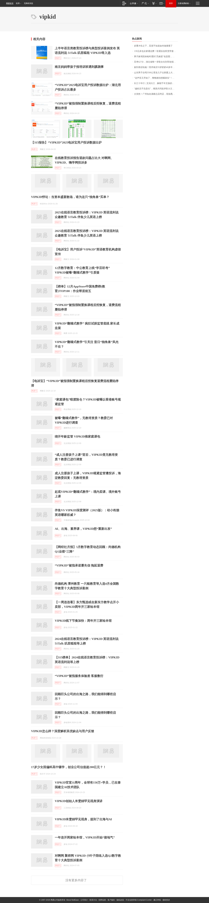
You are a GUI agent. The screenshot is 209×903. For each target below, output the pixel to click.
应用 (18, 3)
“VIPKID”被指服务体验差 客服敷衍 (79, 676)
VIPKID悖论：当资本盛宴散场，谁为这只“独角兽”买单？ (70, 197)
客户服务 (111, 900)
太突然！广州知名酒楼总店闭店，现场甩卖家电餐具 (156, 94)
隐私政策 (120, 900)
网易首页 (9, 3)
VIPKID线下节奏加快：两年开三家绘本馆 (83, 620)
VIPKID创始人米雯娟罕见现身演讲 (79, 801)
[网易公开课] (133, 3)
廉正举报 (157, 900)
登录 (171, 3)
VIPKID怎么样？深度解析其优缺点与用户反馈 (62, 731)
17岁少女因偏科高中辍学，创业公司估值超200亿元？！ (68, 767)
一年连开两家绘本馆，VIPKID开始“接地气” (85, 837)
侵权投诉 (166, 900)
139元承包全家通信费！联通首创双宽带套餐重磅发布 (156, 51)
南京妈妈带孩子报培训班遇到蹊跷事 (79, 66)
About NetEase (72, 900)
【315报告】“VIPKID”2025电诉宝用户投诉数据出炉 (66, 142)
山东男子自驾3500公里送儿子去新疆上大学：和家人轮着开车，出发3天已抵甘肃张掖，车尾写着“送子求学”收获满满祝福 (156, 72)
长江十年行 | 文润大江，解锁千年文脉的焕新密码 (156, 83)
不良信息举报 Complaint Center (139, 900)
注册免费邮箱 (183, 3)
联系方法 (93, 900)
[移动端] (124, 3)
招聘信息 (102, 900)
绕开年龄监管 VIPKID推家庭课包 (77, 436)
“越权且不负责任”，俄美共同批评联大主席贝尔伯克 (156, 89)
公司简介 (84, 900)
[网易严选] (144, 3)
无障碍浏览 (28, 3)
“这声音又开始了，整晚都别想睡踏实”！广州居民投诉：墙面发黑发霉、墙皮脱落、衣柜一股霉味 (156, 78)
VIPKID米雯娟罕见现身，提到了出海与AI (83, 819)
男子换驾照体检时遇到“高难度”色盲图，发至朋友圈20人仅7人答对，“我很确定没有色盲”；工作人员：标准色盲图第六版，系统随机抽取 (156, 56)
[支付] (154, 3)
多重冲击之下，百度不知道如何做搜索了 (153, 46)
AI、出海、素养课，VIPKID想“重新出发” (83, 528)
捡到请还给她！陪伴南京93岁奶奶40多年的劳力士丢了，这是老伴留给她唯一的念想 (156, 67)
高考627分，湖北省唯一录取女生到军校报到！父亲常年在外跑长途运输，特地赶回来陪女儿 (156, 62)
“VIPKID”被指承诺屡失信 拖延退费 (79, 565)
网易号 (58, 58)
